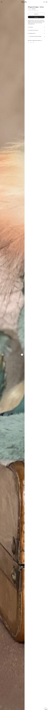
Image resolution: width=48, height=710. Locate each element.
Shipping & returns (32, 33)
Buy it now (36, 17)
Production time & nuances (33, 30)
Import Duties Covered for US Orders (35, 36)
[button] (3, 355)
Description (31, 27)
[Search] (44, 2)
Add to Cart (36, 14)
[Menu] (2, 2)
